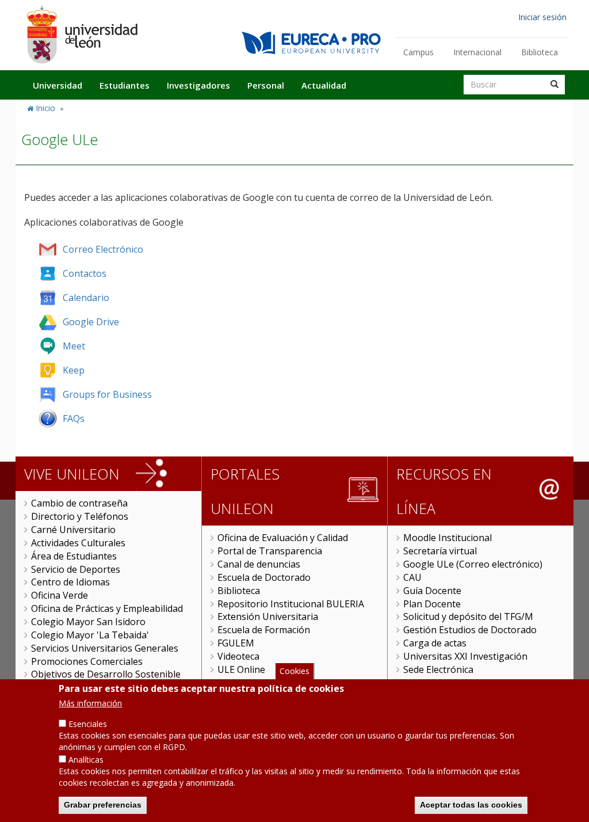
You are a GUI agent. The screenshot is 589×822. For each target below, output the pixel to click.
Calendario (86, 297)
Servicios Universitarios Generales (104, 648)
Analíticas (86, 759)
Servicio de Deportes (75, 569)
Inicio (45, 107)
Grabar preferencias (102, 804)
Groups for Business (107, 394)
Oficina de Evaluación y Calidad (282, 537)
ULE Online (241, 669)
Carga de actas (434, 643)
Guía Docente (432, 590)
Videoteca (238, 656)
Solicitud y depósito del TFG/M (468, 616)
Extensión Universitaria (267, 616)
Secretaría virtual (440, 551)
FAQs (74, 418)
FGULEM (235, 643)
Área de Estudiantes (74, 556)
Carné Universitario (73, 529)
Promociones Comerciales (87, 661)
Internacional (477, 52)
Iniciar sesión (542, 17)
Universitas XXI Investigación (465, 656)
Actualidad (323, 85)
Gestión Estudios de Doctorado (470, 629)
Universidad (57, 85)
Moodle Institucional (447, 537)
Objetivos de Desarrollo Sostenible (106, 674)
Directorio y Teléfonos (79, 516)
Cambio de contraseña (79, 503)
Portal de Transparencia (269, 551)
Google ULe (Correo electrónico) (472, 564)
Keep (74, 370)
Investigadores (198, 85)
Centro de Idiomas (70, 582)
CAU (412, 577)
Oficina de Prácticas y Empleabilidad (107, 608)
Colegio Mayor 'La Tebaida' (90, 635)
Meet (74, 346)
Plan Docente (432, 604)
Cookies (294, 670)
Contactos (84, 273)
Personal (265, 85)
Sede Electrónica (438, 669)
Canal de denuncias (258, 564)
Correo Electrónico (103, 249)
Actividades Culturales (78, 542)
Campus (418, 52)
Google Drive (91, 321)
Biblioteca (539, 52)
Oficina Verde (59, 595)
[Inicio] (81, 34)
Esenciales (87, 723)
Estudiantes (125, 85)
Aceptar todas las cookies (471, 804)
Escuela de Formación (263, 629)
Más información (90, 703)
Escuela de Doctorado (264, 577)
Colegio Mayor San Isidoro (88, 621)
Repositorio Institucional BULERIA (290, 604)
